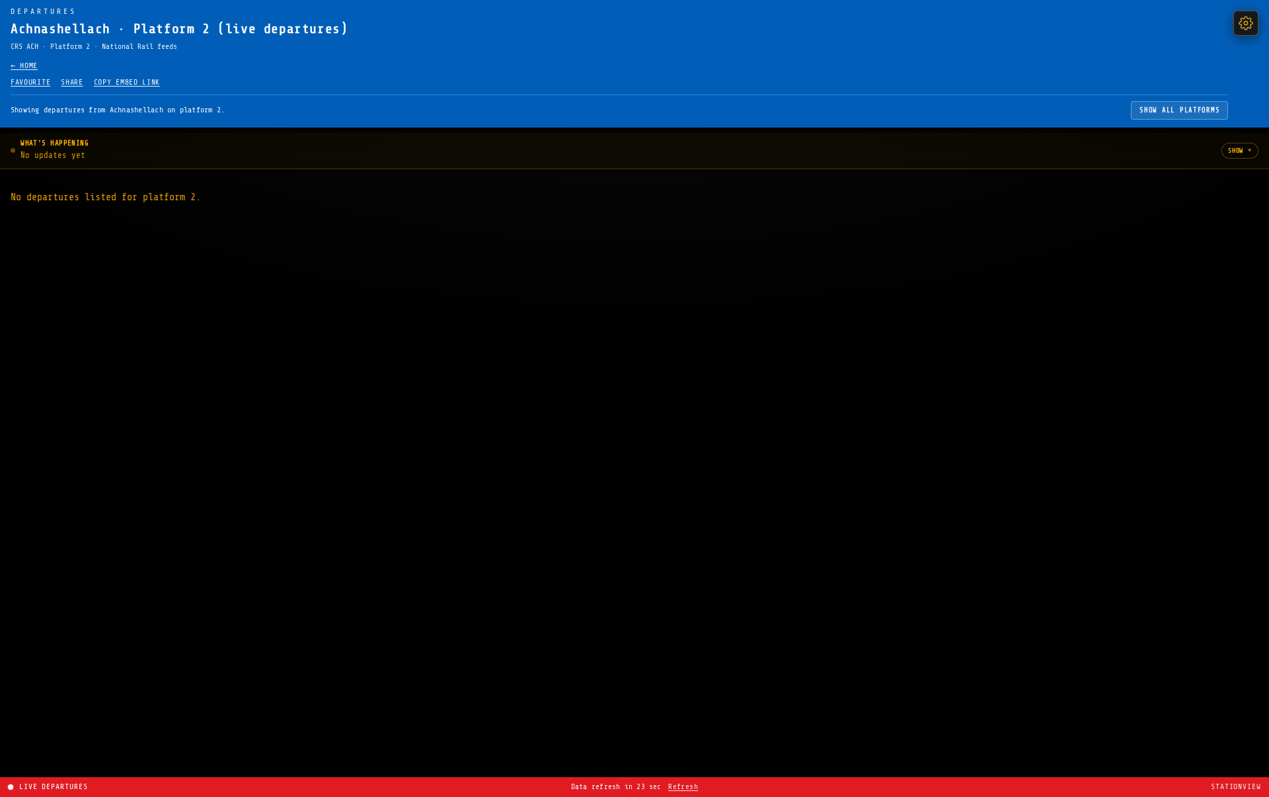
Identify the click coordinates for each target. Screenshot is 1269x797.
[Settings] (1245, 23)
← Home (24, 65)
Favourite (30, 82)
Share (72, 82)
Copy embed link (127, 82)
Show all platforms (1179, 110)
